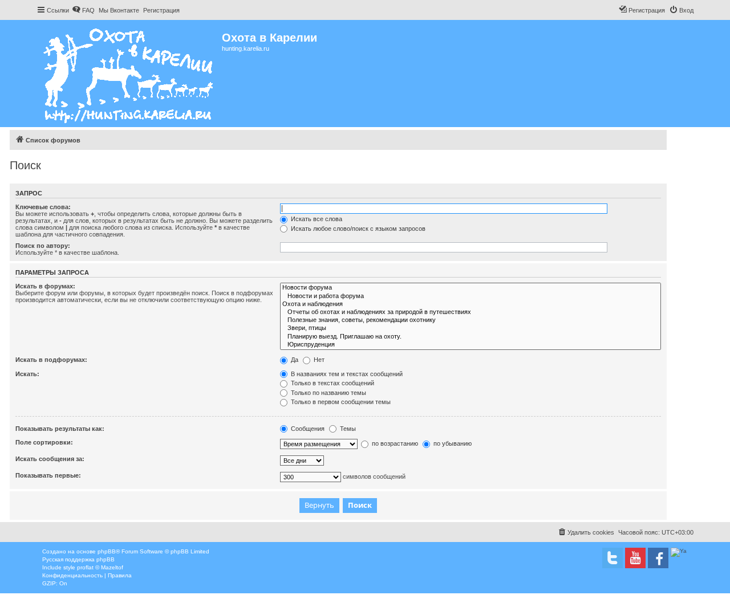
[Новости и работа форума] (470, 296)
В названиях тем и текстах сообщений (346, 373)
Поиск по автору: (42, 245)
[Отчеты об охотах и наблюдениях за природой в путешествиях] (470, 312)
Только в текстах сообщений (331, 383)
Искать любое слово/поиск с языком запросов (357, 228)
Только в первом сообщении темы (340, 401)
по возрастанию (394, 443)
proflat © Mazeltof (100, 567)
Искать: (27, 373)
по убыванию (452, 443)
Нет (318, 359)
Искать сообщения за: (49, 458)
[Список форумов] (129, 73)
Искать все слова (315, 218)
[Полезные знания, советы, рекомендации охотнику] (470, 320)
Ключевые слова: (43, 206)
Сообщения (307, 428)
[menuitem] (83, 10)
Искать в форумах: (45, 286)
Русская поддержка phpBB (78, 559)
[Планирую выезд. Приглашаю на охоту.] (470, 337)
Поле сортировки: (44, 442)
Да (293, 359)
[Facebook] (658, 558)
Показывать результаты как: (59, 428)
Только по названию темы (327, 392)
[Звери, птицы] (470, 328)
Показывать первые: (48, 475)
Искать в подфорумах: (51, 359)
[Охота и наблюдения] (470, 304)
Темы (347, 428)
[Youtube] (635, 558)
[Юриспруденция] (470, 345)
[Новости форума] (470, 288)
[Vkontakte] (612, 558)
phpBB (107, 551)
